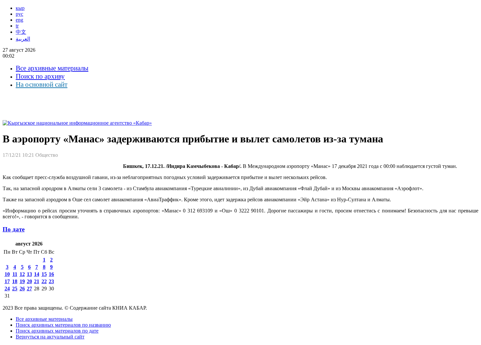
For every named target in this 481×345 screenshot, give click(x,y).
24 (7, 288)
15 (44, 274)
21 (36, 281)
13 (29, 274)
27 (29, 288)
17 (7, 281)
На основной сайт (41, 84)
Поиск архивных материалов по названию (63, 325)
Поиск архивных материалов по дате (57, 331)
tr (17, 25)
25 (14, 288)
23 (51, 281)
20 (29, 281)
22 (44, 281)
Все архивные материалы (52, 68)
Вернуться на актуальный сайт (50, 336)
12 (22, 274)
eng (19, 20)
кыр (20, 8)
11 (14, 274)
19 (22, 281)
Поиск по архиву (40, 76)
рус (19, 14)
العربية (23, 39)
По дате (14, 229)
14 (36, 274)
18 (14, 281)
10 (7, 274)
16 (51, 274)
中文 (21, 32)
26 (22, 288)
